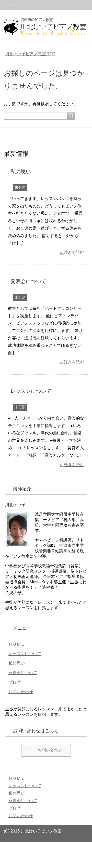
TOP (30, 54)
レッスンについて (30, 391)
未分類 (20, 187)
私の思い (20, 171)
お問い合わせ (20, 692)
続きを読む (74, 252)
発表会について (28, 281)
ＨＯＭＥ (16, 644)
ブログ (14, 682)
